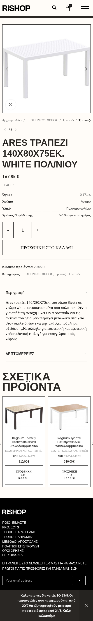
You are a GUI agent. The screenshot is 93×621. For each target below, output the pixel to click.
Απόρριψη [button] (86, 605)
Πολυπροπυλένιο (78, 208)
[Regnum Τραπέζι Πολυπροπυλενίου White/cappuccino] (69, 416)
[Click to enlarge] (11, 105)
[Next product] (16, 130)
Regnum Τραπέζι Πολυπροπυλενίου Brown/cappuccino (24, 442)
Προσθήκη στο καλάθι (47, 247)
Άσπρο (86, 201)
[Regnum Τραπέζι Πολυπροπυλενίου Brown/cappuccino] (24, 416)
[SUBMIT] (79, 580)
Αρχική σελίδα (12, 120)
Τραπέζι (68, 120)
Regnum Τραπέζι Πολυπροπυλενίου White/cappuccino (69, 442)
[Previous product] (5, 130)
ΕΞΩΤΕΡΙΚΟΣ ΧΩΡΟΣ (42, 120)
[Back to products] (10, 130)
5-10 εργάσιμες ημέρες (75, 215)
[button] (6, 68)
